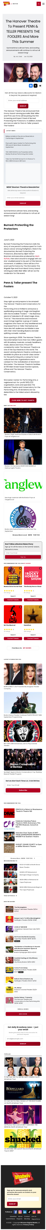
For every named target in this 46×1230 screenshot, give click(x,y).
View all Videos (9, 896)
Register (27, 4)
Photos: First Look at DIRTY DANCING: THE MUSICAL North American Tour (20, 1126)
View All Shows (23, 1009)
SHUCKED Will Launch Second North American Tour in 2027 (22, 1150)
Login (33, 4)
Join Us (33, 1216)
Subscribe (23, 790)
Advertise (13, 1216)
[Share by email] (40, 86)
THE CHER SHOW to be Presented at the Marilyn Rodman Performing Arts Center (19, 153)
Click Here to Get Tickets (23, 400)
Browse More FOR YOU (22, 858)
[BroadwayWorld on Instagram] (20, 1212)
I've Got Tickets (13, 600)
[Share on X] (35, 86)
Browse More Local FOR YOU (26, 535)
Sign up (23, 1044)
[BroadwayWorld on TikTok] (29, 1212)
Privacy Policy (28, 1225)
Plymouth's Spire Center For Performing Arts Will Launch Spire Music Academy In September (21, 145)
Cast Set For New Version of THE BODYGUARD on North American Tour (22, 1102)
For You (13, 405)
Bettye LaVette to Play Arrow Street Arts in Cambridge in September (20, 137)
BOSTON (15, 3)
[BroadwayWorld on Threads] (34, 1212)
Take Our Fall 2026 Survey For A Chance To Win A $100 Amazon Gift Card (20, 160)
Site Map (27, 1219)
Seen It (13, 596)
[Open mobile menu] (43, 4)
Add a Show (23, 1014)
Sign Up (23, 106)
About (20, 1216)
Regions (19, 1219)
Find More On (21, 648)
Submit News (10, 1219)
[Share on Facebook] (31, 86)
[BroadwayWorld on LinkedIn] (25, 1212)
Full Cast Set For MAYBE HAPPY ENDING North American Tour (22, 1078)
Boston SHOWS (9, 901)
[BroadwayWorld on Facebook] (15, 1212)
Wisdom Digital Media (28, 1223)
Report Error (36, 1219)
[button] (39, 4)
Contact (27, 1216)
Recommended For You (12, 803)
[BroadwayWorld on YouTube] (39, 1212)
